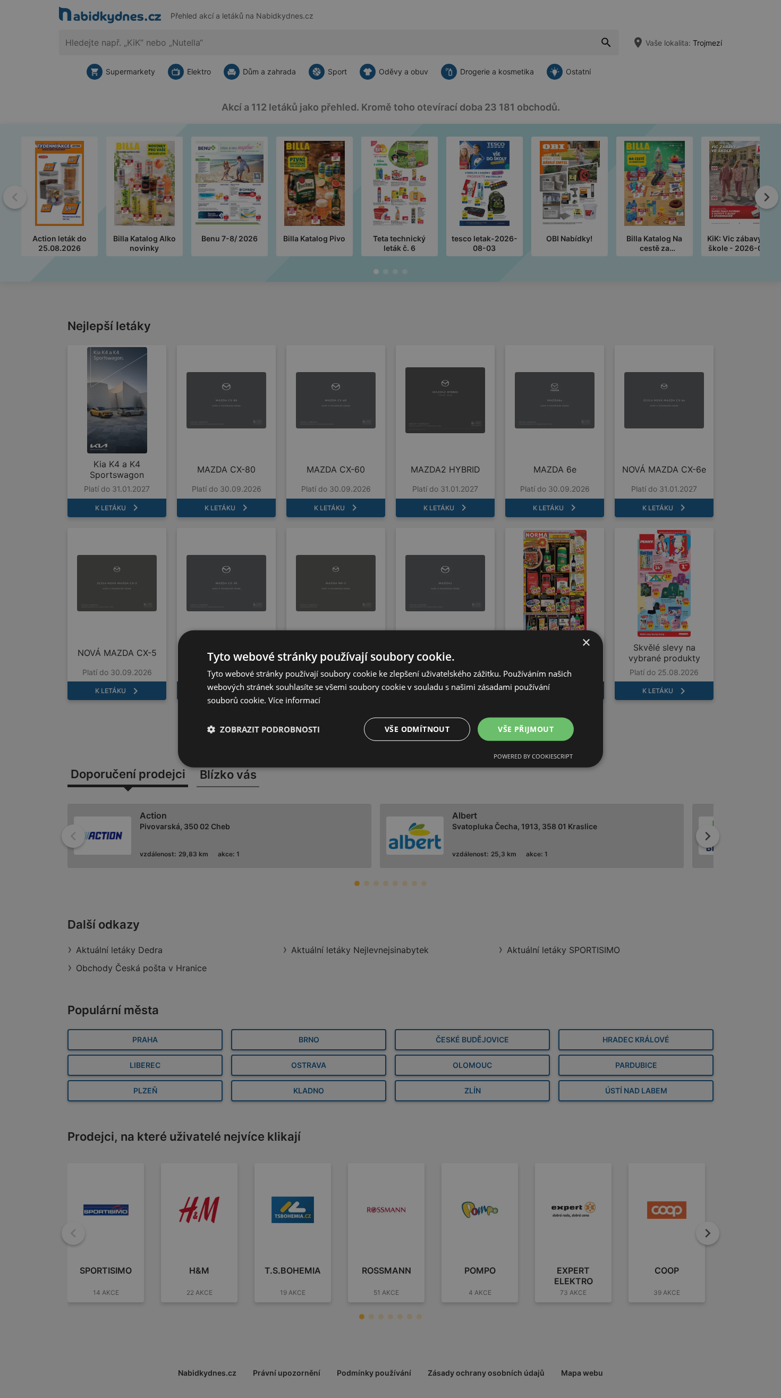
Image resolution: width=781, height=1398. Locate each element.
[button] (263, 729)
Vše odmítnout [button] (417, 728)
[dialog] (390, 699)
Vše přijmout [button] (526, 728)
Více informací (294, 700)
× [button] (586, 643)
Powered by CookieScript (533, 756)
